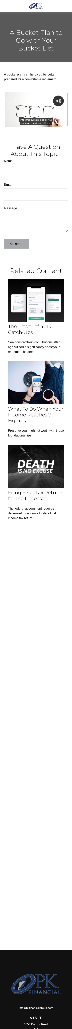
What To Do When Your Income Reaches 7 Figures (36, 414)
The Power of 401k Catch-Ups (29, 329)
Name (8, 161)
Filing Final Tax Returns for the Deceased (36, 495)
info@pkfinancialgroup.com (36, 1007)
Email (8, 184)
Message (10, 208)
